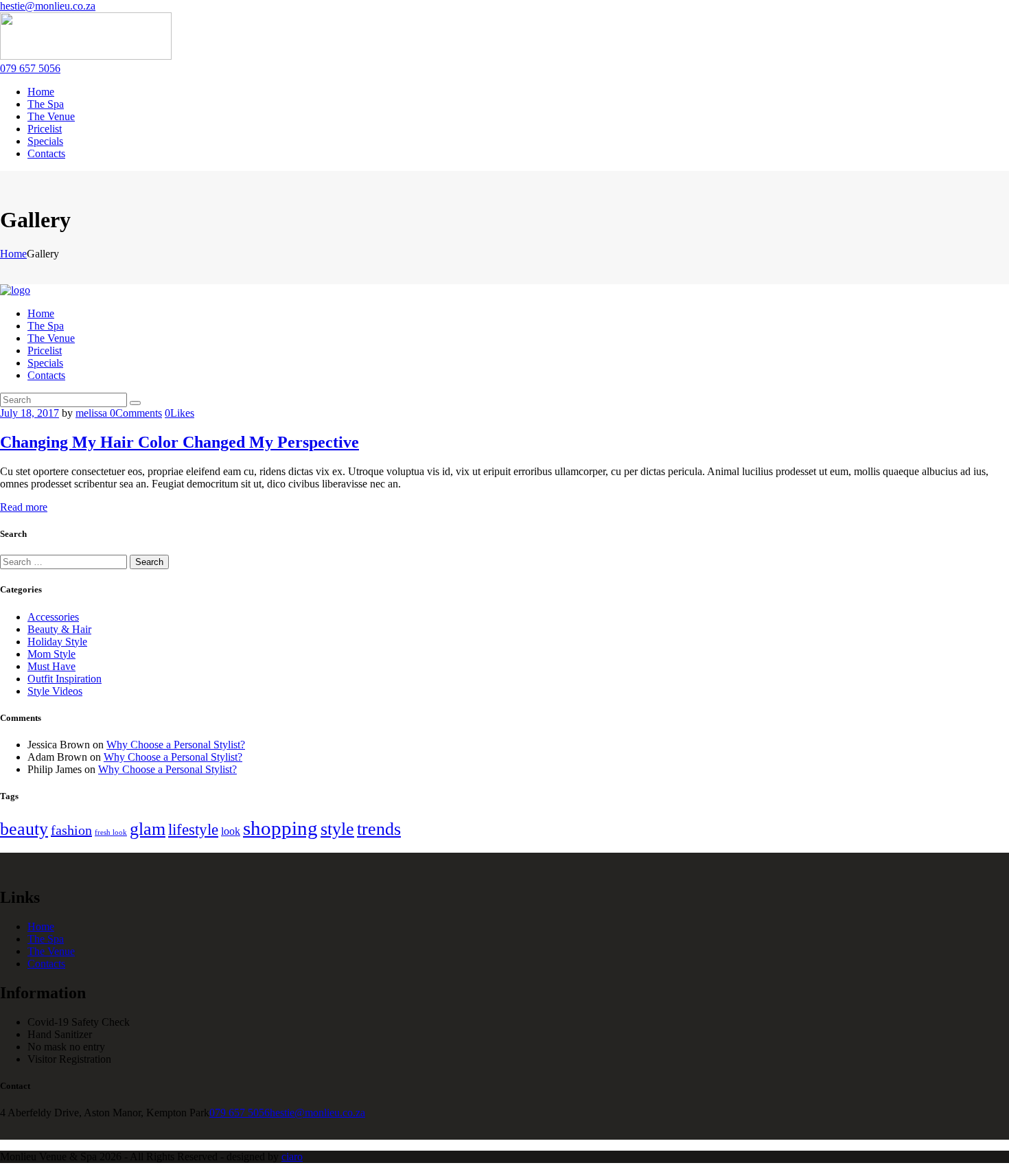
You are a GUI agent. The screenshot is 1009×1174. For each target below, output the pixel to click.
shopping (280, 828)
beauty (24, 829)
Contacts (46, 963)
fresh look (111, 832)
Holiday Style (57, 641)
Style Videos (54, 691)
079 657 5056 (239, 1112)
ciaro (292, 1156)
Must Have (51, 666)
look (230, 831)
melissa (93, 413)
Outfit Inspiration (64, 678)
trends (379, 829)
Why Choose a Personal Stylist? (175, 744)
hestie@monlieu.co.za (317, 1112)
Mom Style (51, 654)
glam (147, 829)
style (337, 829)
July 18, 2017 (29, 413)
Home (13, 254)
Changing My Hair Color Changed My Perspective (179, 442)
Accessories (53, 617)
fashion (71, 830)
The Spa (45, 939)
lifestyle (193, 829)
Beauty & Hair (59, 629)
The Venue (51, 951)
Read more (23, 507)
